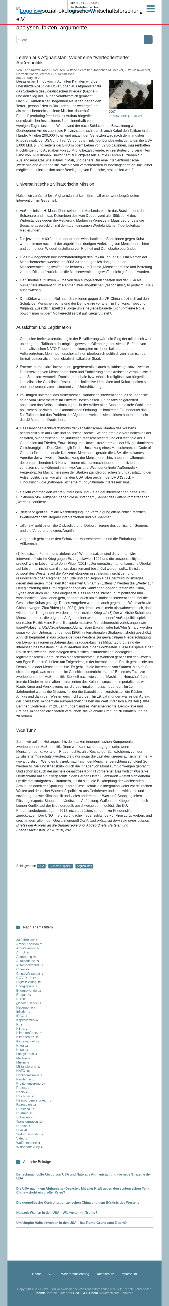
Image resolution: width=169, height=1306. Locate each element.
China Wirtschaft (28, 973)
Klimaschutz (25, 1037)
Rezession (24, 1104)
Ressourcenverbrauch (32, 1100)
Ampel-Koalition (27, 944)
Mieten (21, 1062)
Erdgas (21, 995)
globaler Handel (27, 1003)
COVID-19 (23, 978)
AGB (51, 1274)
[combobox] (39, 39)
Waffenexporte (26, 1143)
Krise (20, 1049)
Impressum (129, 1274)
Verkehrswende (27, 1134)
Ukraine (22, 1126)
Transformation (27, 1121)
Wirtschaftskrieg (28, 1147)
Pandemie (23, 1079)
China (20, 969)
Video (20, 1138)
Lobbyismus (25, 1054)
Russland (23, 1109)
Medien (21, 1058)
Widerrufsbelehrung (75, 1274)
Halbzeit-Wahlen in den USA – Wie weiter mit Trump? (56, 1212)
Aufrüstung (24, 957)
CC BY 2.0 (135, 116)
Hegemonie (24, 1007)
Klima (20, 1028)
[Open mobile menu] (150, 8)
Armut (20, 952)
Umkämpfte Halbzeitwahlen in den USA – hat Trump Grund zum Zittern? (71, 1223)
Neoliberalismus (27, 1075)
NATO (20, 1071)
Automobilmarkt (27, 965)
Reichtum (23, 1096)
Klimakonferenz (27, 1033)
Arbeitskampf (25, 948)
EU (18, 999)
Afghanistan (84, 866)
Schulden (23, 1117)
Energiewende (26, 990)
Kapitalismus (25, 1020)
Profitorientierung (28, 1083)
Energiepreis (25, 986)
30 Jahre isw (25, 940)
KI (17, 1024)
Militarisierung (26, 1066)
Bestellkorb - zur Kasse (85, 11)
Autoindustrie (25, 961)
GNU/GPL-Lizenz (86, 1293)
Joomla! (40, 1293)
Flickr (124, 116)
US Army (114, 116)
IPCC (20, 1016)
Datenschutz (105, 1274)
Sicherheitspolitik (61, 866)
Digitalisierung (26, 982)
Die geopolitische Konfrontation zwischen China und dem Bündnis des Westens (77, 1202)
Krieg (20, 1045)
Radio (20, 1092)
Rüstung (22, 1113)
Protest (21, 1087)
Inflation (21, 1011)
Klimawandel (25, 1041)
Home (36, 1274)
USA (41, 866)
